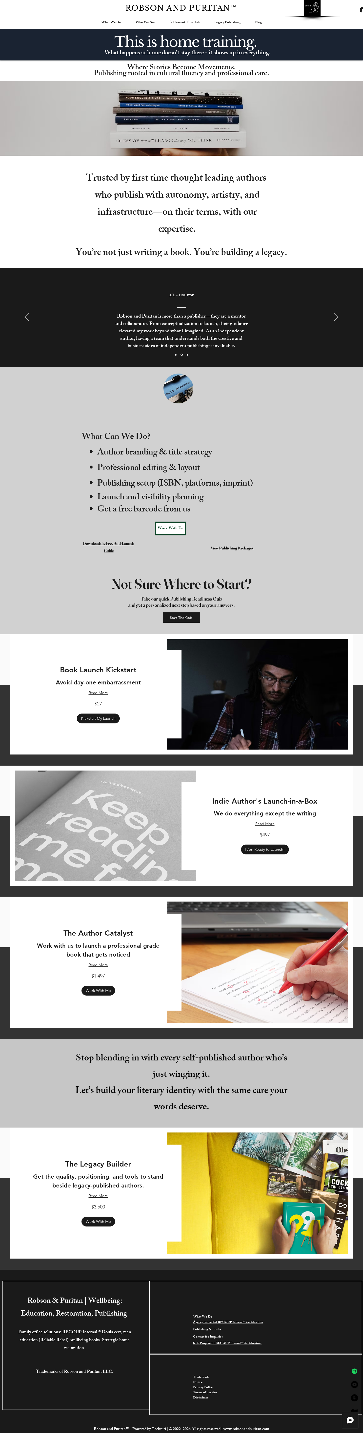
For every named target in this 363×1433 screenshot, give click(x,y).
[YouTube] (354, 1384)
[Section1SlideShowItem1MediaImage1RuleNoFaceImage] (187, 355)
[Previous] (27, 317)
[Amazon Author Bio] (354, 1397)
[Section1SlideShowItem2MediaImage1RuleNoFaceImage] (182, 355)
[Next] (336, 317)
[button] (98, 718)
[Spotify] (354, 1371)
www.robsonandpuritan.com (246, 1429)
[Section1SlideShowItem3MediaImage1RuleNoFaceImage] (176, 355)
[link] (98, 670)
